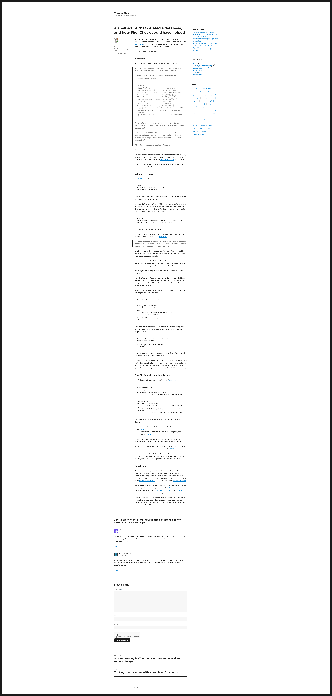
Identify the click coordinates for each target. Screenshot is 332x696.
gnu (214, 98)
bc (214, 88)
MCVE (140, 179)
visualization (197, 131)
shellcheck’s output (167, 159)
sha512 (202, 119)
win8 (210, 134)
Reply (116, 546)
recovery (212, 113)
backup (202, 88)
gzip (212, 101)
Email (116, 624)
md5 (209, 107)
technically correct (199, 125)
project (195, 113)
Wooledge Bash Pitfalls (147, 480)
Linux (115, 50)
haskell (202, 104)
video (208, 128)
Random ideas (197, 70)
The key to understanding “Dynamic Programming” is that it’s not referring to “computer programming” (205, 34)
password (213, 110)
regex (195, 116)
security (195, 119)
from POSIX (163, 236)
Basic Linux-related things (121, 49)
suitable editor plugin (164, 490)
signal (204, 122)
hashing (195, 104)
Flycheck (179, 490)
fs (203, 98)
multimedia (196, 110)
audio (195, 88)
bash (208, 88)
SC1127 (143, 429)
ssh (210, 122)
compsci (206, 91)
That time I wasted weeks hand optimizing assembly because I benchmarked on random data (205, 40)
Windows (196, 76)
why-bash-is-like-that (120, 53)
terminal (209, 125)
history (209, 104)
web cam (205, 131)
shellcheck (210, 119)
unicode (196, 128)
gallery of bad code (179, 480)
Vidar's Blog (121, 12)
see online (172, 380)
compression (197, 91)
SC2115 (172, 449)
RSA (201, 116)
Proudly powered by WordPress (131, 688)
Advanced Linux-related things (203, 65)
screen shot (208, 116)
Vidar (115, 44)
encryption (212, 95)
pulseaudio (203, 113)
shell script (197, 122)
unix (202, 128)
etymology (196, 98)
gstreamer (204, 101)
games (208, 98)
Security (195, 72)
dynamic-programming (200, 95)
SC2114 (150, 434)
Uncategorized (197, 74)
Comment (118, 589)
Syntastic (146, 493)
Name (116, 615)
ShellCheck (139, 44)
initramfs (196, 107)
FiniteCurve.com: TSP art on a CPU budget (205, 43)
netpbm (205, 110)
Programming (197, 68)
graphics (196, 101)
